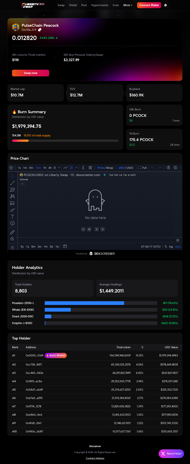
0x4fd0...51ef (34, 423)
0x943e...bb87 (34, 431)
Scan (116, 5)
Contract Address (95, 458)
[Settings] (165, 5)
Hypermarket (99, 5)
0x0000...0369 (34, 355)
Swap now (30, 73)
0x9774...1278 (33, 406)
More (126, 5)
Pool (84, 5)
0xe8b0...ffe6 (34, 415)
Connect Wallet (149, 5)
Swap (61, 5)
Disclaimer (95, 446)
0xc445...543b (34, 373)
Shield (73, 5)
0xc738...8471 (34, 364)
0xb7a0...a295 (34, 398)
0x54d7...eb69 (34, 390)
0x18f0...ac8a (34, 381)
